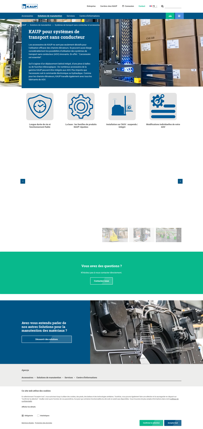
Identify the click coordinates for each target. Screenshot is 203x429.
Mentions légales (28, 423)
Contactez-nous (101, 281)
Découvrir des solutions (46, 339)
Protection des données (43, 423)
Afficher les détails (29, 407)
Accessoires (27, 16)
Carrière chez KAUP (108, 6)
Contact (142, 6)
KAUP (24, 25)
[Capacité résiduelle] (179, 15)
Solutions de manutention (50, 16)
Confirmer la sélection (151, 423)
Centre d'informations (89, 16)
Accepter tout (173, 423)
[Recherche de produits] (170, 16)
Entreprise (91, 6)
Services (71, 16)
